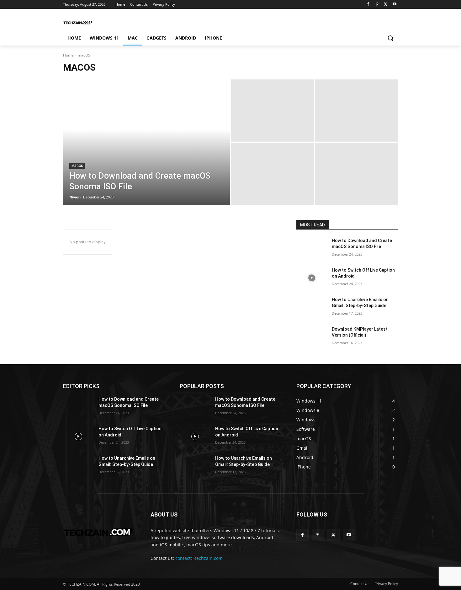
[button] (390, 38)
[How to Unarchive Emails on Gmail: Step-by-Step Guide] (311, 307)
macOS (77, 166)
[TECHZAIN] (78, 23)
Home (68, 55)
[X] (385, 4)
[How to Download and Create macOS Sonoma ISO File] (146, 142)
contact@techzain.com (199, 558)
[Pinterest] (377, 4)
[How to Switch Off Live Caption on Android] (311, 278)
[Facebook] (368, 4)
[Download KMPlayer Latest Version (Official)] (311, 337)
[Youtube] (394, 4)
